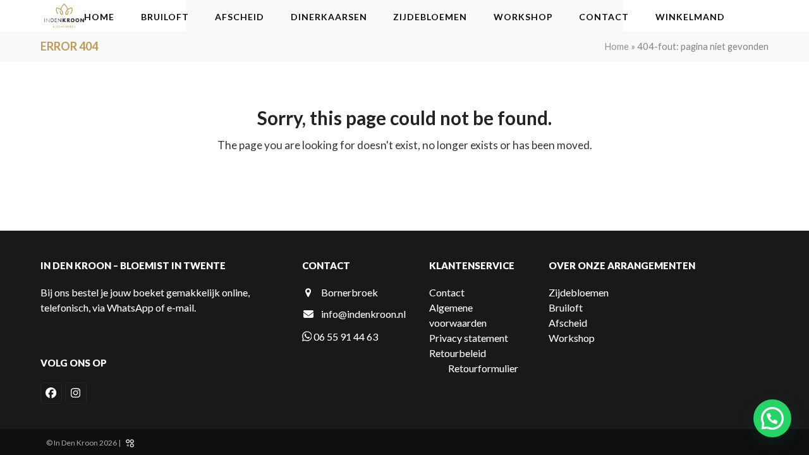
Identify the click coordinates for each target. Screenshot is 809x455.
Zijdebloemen (579, 292)
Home (616, 46)
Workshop (572, 338)
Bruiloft (566, 307)
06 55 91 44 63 (345, 337)
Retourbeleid (457, 353)
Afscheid (568, 323)
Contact (447, 292)
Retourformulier (483, 368)
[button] (772, 418)
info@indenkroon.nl (363, 314)
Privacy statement (468, 338)
